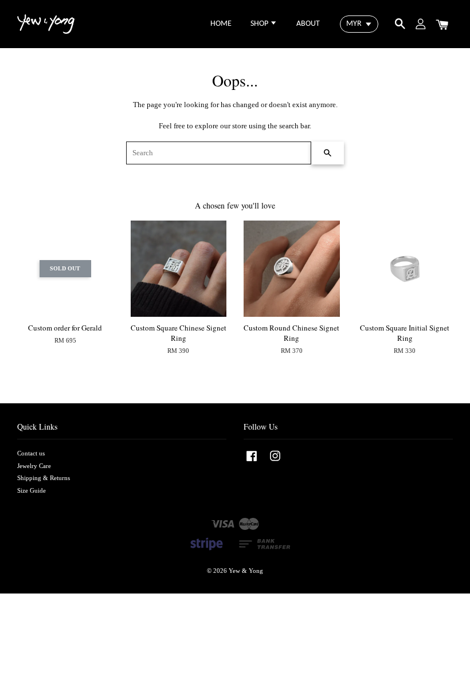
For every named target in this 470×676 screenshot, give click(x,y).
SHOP (260, 23)
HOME (221, 23)
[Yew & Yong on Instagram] (275, 461)
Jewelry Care (34, 465)
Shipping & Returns (43, 477)
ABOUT (308, 23)
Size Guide (31, 490)
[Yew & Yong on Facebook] (252, 461)
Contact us (31, 453)
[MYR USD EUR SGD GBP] (359, 24)
